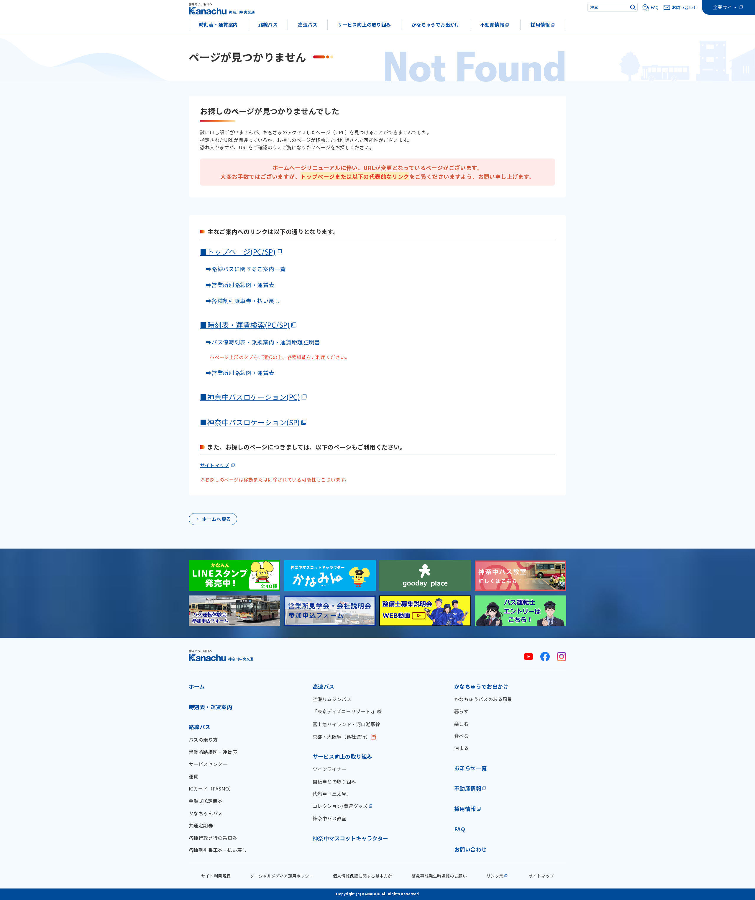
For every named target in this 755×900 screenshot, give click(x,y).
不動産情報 (492, 24)
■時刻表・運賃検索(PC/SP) (245, 325)
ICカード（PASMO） (211, 788)
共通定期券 (201, 825)
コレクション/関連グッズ (340, 805)
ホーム (197, 686)
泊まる (461, 748)
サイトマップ (214, 465)
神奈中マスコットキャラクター (350, 838)
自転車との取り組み (334, 781)
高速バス (307, 24)
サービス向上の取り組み (364, 24)
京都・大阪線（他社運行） (342, 736)
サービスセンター (208, 764)
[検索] (632, 7)
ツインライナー (330, 769)
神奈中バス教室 (330, 818)
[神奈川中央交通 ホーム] (221, 655)
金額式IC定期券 (205, 800)
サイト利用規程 (216, 876)
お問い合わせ (470, 849)
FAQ (459, 829)
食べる (461, 735)
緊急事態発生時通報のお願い (439, 876)
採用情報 (540, 24)
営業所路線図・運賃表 (213, 751)
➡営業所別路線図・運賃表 (237, 285)
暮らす (461, 711)
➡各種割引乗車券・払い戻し (240, 301)
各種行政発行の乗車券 (213, 837)
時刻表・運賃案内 (218, 24)
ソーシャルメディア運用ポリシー (282, 876)
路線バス (268, 24)
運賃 (193, 776)
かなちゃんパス (206, 813)
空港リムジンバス (332, 699)
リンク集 (494, 876)
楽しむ (461, 723)
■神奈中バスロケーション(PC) (250, 397)
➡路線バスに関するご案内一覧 (243, 269)
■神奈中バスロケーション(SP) (250, 422)
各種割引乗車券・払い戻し (218, 849)
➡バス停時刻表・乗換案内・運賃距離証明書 (263, 342)
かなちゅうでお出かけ (435, 24)
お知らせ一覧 (470, 768)
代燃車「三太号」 (332, 793)
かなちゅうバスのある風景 (483, 699)
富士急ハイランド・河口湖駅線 (346, 724)
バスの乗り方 (203, 739)
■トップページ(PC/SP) (237, 251)
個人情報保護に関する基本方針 (363, 876)
